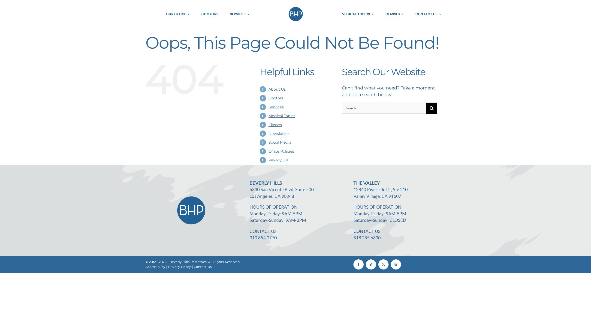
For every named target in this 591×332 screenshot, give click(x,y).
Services (276, 107)
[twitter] (383, 264)
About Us (277, 89)
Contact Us (203, 267)
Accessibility (155, 267)
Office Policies (281, 151)
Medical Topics (281, 116)
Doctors (275, 98)
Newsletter (278, 133)
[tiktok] (371, 264)
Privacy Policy (179, 267)
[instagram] (396, 264)
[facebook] (358, 264)
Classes (275, 125)
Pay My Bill (278, 160)
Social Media (279, 142)
